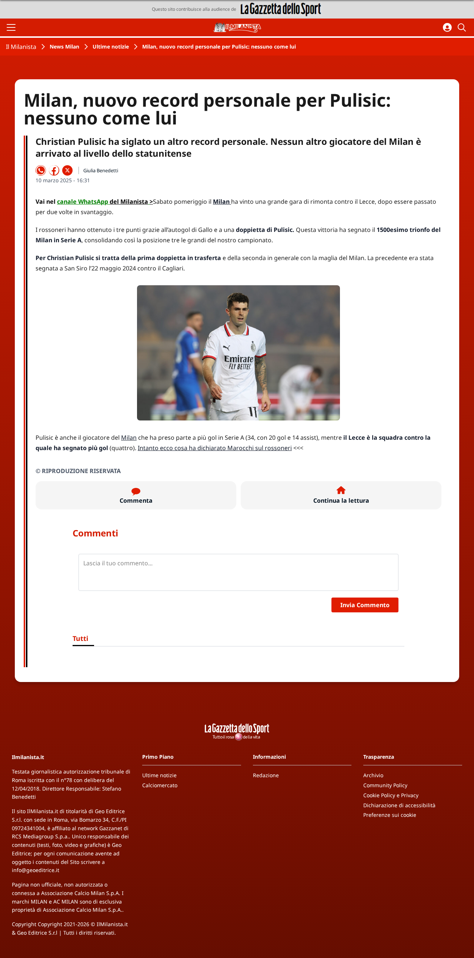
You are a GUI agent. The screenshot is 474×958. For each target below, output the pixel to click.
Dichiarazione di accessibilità (399, 805)
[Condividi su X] (67, 170)
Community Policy (385, 785)
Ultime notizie (111, 46)
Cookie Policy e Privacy (390, 795)
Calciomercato (159, 785)
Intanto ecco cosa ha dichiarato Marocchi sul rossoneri (215, 448)
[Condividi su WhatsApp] (41, 170)
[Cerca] (463, 27)
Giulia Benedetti (100, 170)
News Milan (64, 46)
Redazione (266, 775)
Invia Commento (365, 605)
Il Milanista (21, 47)
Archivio (373, 775)
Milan (129, 437)
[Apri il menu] (11, 27)
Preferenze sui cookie (389, 814)
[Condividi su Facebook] (54, 170)
